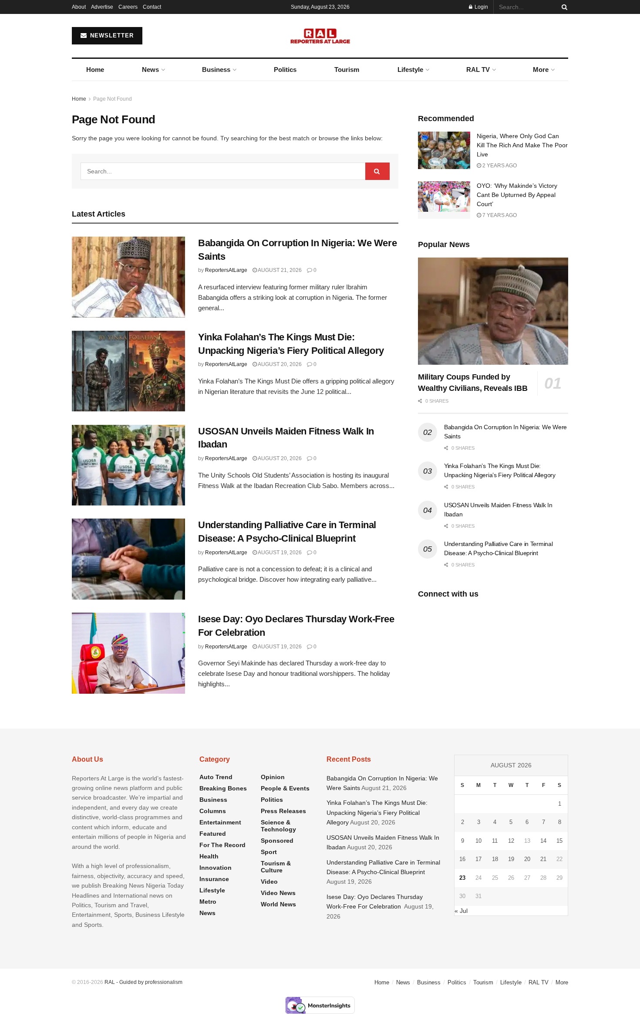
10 (478, 841)
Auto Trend (215, 776)
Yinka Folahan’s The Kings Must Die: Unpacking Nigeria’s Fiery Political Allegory (377, 812)
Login (480, 7)
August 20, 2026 (279, 364)
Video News (278, 892)
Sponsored (277, 840)
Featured (212, 833)
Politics (285, 69)
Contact (152, 7)
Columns (212, 810)
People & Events (285, 788)
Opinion (273, 776)
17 (478, 859)
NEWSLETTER (111, 35)
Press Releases (283, 810)
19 (511, 859)
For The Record (222, 844)
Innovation (215, 867)
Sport (269, 851)
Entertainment (220, 822)
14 (543, 841)
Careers (128, 7)
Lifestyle (410, 69)
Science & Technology (278, 826)
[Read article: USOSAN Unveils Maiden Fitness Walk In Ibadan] (128, 465)
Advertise (102, 7)
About (79, 7)
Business (216, 69)
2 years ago (499, 166)
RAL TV (478, 69)
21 (543, 859)
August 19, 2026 (279, 552)
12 (511, 841)
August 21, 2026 (279, 270)
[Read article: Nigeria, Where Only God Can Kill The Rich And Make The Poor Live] (444, 150)
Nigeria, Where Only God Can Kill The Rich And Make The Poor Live (522, 145)
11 (495, 841)
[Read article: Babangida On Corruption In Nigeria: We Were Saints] (128, 277)
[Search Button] (563, 7)
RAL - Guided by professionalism (143, 982)
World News (278, 904)
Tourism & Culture (276, 867)
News (150, 69)
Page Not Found (112, 99)
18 (495, 859)
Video (269, 881)
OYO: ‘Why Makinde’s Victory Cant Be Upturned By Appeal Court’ (517, 194)
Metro (207, 901)
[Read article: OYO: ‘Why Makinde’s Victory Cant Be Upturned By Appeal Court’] (444, 200)
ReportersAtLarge (226, 270)
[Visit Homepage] (320, 35)
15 (559, 841)
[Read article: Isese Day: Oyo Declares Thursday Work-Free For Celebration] (128, 653)
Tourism (346, 69)
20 (527, 859)
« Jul (461, 910)
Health (209, 856)
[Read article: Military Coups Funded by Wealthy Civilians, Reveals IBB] (493, 311)
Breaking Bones (223, 788)
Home (95, 69)
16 (462, 859)
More (541, 69)
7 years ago (499, 215)
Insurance (214, 878)
